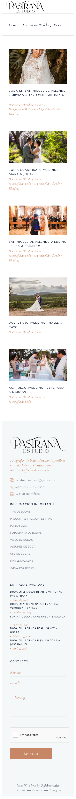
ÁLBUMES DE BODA (22, 546)
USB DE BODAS (20, 553)
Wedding (14, 114)
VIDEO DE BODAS (21, 539)
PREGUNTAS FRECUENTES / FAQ (31, 518)
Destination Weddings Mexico (26, 105)
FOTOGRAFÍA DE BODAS (26, 532)
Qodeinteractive (50, 785)
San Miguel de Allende (47, 109)
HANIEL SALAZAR (21, 560)
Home (13, 24)
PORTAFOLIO (18, 525)
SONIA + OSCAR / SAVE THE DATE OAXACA (37, 616)
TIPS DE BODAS (20, 511)
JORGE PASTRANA (22, 567)
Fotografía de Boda (20, 109)
